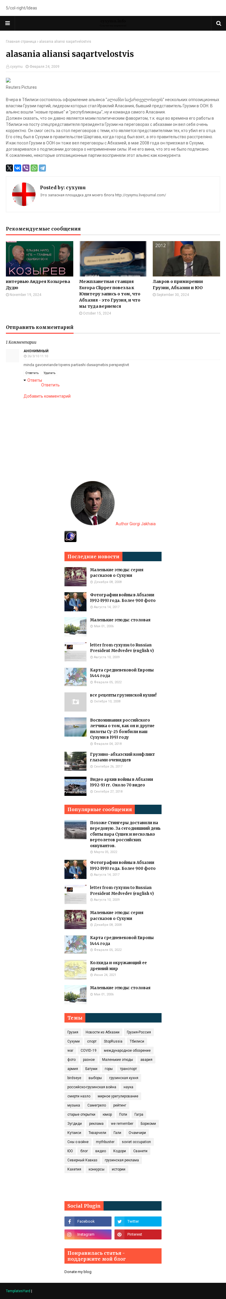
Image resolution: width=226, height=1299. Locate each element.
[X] (9, 168)
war (70, 1050)
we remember (122, 1124)
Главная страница (21, 41)
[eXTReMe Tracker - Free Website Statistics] (70, 540)
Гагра (138, 1114)
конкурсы (96, 1169)
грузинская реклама (122, 1160)
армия (72, 1069)
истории (118, 1169)
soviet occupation (136, 1142)
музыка (73, 1105)
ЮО (70, 1151)
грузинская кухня (123, 1078)
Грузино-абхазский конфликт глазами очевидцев (122, 757)
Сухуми (73, 1041)
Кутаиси (74, 1133)
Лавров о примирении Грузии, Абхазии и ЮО (178, 284)
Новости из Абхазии (102, 1032)
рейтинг (119, 1105)
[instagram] (88, 1234)
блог (84, 1151)
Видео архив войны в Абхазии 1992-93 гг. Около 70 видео (121, 782)
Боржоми (148, 1124)
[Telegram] (42, 168)
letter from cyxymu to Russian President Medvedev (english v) (122, 648)
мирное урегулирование (118, 1096)
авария (146, 1060)
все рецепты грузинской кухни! (123, 695)
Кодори (119, 1151)
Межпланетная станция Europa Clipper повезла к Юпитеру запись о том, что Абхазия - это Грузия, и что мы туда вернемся (109, 294)
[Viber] (25, 168)
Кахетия (74, 1169)
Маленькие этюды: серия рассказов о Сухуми (116, 572)
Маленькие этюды (117, 1060)
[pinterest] (138, 1234)
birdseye (74, 1078)
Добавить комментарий (47, 396)
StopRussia (113, 1041)
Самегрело (96, 1105)
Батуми (91, 1069)
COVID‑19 (89, 1050)
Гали (117, 1133)
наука (128, 1087)
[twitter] (138, 1221)
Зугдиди (74, 1124)
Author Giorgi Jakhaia (135, 523)
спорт (92, 1041)
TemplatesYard (18, 1291)
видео (100, 1151)
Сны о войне (78, 1142)
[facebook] (88, 1221)
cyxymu (16, 67)
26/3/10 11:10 (37, 356)
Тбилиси (137, 1041)
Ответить (32, 373)
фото (71, 1060)
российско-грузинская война (91, 1087)
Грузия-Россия (139, 1032)
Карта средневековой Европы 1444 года (122, 673)
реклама (96, 1124)
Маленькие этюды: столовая (120, 620)
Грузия (72, 1032)
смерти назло (78, 1096)
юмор (107, 1114)
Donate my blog (78, 1272)
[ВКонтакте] (17, 168)
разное (89, 1060)
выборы (95, 1078)
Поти (123, 1114)
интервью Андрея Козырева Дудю (38, 284)
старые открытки (81, 1114)
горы (109, 1069)
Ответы (34, 380)
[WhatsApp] (34, 168)
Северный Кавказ (82, 1160)
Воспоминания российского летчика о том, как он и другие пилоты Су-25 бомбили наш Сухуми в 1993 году (122, 729)
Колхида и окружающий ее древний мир (118, 965)
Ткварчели (97, 1133)
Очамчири (137, 1133)
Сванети (140, 1151)
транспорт (128, 1069)
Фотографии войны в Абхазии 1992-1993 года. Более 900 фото (123, 597)
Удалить (49, 373)
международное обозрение (127, 1050)
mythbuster (105, 1142)
